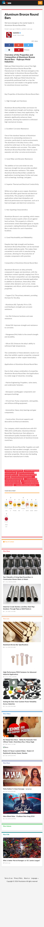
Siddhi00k (16, 33)
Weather (18, 29)
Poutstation (22, 881)
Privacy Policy (18, 878)
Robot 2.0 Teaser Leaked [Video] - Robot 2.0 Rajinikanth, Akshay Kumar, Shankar (18, 752)
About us (27, 878)
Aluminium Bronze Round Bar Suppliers (19, 447)
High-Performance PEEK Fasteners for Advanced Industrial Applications (19, 673)
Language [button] (34, 878)
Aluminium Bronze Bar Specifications (15, 645)
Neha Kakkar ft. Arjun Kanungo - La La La (17, 789)
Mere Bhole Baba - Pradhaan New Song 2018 (18, 816)
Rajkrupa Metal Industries (14, 66)
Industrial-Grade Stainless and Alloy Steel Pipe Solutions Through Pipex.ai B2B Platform (19, 608)
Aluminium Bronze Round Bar (26, 73)
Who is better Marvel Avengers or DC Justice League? (21, 860)
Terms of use (8, 878)
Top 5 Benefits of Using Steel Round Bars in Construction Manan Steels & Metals (18, 578)
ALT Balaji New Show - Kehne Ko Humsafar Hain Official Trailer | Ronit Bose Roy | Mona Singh (20, 741)
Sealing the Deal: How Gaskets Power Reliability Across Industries (19, 703)
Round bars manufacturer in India (17, 456)
